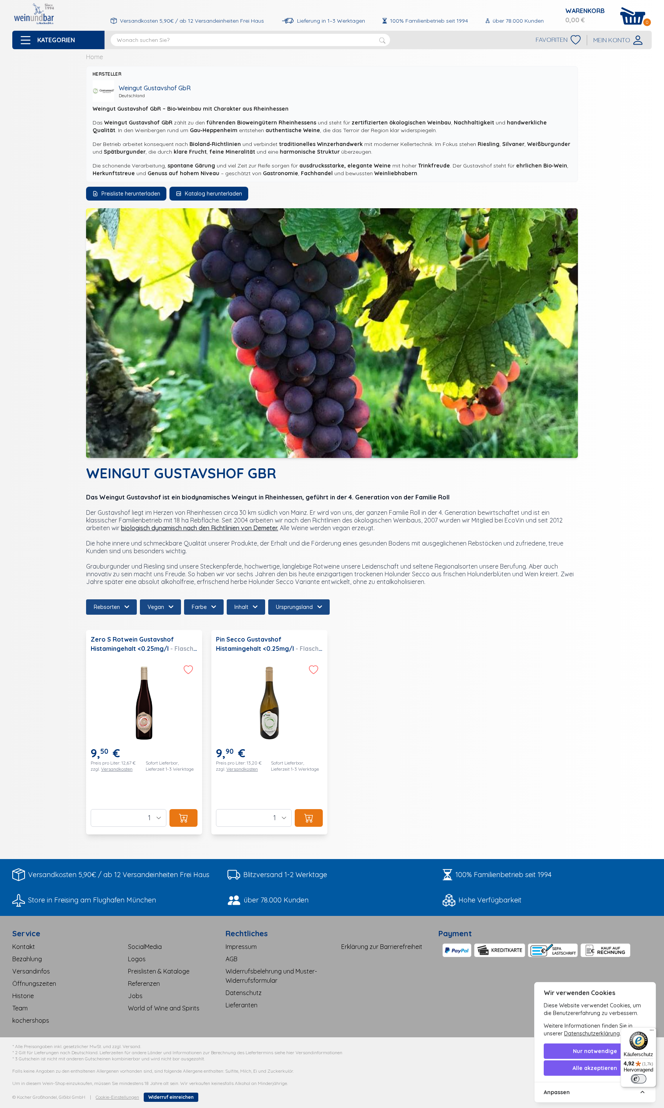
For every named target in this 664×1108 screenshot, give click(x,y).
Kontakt (23, 946)
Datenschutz (244, 993)
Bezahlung (27, 959)
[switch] (638, 1078)
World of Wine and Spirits (163, 1008)
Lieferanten (241, 1005)
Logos (137, 959)
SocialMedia (145, 946)
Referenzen (144, 983)
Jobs (135, 996)
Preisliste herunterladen (130, 193)
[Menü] (651, 1032)
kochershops (30, 1020)
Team (20, 1008)
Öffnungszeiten (34, 983)
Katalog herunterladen (213, 193)
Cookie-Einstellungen (117, 1097)
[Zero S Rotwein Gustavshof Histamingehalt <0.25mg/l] (144, 732)
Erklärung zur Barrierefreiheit (381, 946)
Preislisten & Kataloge (158, 971)
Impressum (241, 946)
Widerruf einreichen (171, 1097)
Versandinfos (31, 971)
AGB (231, 959)
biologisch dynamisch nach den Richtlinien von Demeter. (199, 528)
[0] (633, 16)
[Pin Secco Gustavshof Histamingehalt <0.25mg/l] (269, 732)
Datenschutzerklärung (592, 1033)
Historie (23, 996)
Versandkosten (117, 769)
